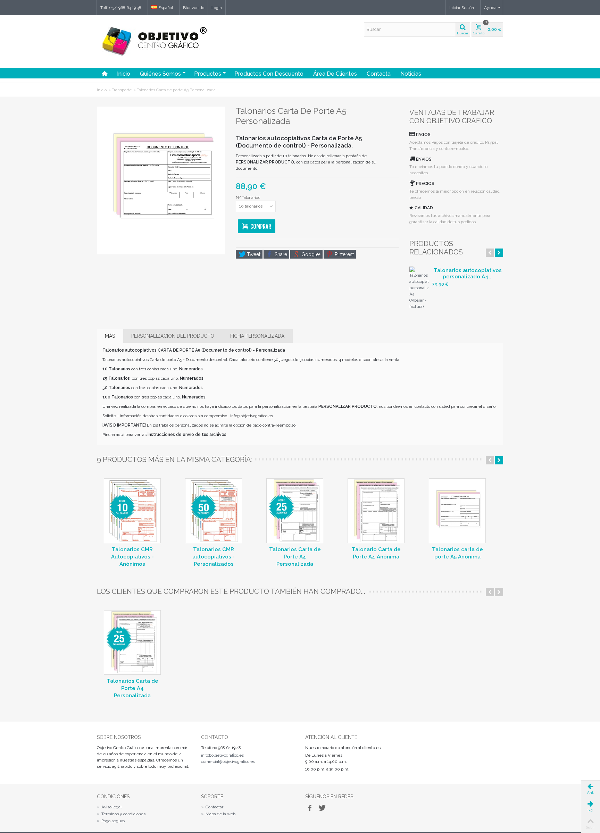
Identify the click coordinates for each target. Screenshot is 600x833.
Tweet (252, 254)
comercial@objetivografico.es (228, 761)
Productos (207, 73)
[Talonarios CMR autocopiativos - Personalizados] (213, 510)
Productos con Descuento (268, 73)
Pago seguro (111, 820)
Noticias (410, 73)
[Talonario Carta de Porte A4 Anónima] (376, 510)
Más (110, 336)
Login (216, 7)
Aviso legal (109, 807)
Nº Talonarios (248, 197)
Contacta (379, 73)
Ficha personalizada (257, 336)
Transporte (122, 89)
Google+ (310, 254)
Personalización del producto (172, 336)
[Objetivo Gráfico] (153, 57)
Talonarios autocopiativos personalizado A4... (468, 273)
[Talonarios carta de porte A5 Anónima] (457, 510)
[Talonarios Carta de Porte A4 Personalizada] (294, 510)
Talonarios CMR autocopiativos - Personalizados (213, 556)
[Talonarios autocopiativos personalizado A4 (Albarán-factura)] (419, 288)
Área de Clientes (335, 73)
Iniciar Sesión (461, 7)
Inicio (123, 73)
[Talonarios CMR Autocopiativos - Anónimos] (132, 510)
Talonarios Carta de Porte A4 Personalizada (295, 556)
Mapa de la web (218, 813)
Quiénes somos (160, 73)
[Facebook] (309, 808)
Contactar (212, 807)
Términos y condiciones (121, 813)
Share (280, 254)
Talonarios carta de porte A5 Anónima (457, 553)
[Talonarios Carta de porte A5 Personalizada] (161, 180)
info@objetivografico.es (222, 755)
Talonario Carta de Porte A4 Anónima (376, 553)
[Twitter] (321, 808)
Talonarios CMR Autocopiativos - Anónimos (132, 556)
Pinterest (343, 254)
